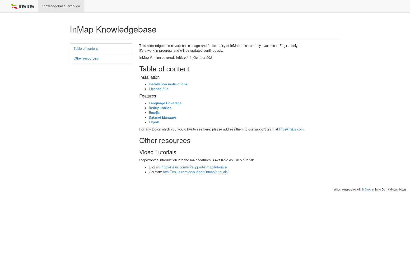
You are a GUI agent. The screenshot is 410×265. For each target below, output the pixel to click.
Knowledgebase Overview (61, 6)
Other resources (86, 58)
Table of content (86, 48)
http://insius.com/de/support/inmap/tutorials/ (195, 171)
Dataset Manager (162, 117)
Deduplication (160, 107)
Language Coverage (165, 103)
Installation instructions (168, 84)
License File (158, 88)
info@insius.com (291, 129)
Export (154, 122)
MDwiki (366, 189)
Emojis (154, 112)
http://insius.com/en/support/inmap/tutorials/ (194, 167)
